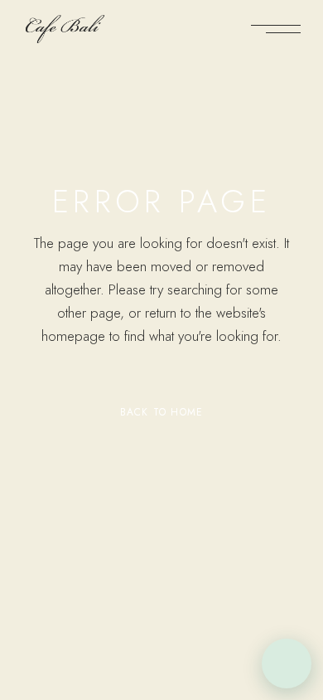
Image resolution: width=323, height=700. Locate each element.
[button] (286, 663)
